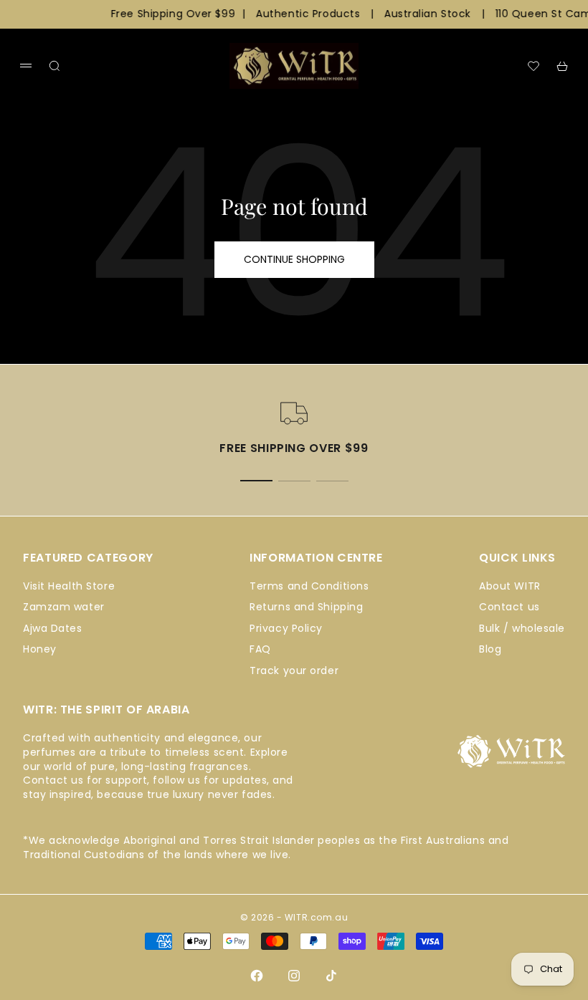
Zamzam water (64, 607)
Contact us (509, 607)
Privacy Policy (286, 628)
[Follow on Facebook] (257, 975)
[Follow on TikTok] (331, 975)
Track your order (294, 670)
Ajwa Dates (52, 628)
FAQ (260, 649)
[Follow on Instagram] (294, 975)
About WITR (510, 586)
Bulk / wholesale (522, 628)
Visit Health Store (69, 586)
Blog (490, 649)
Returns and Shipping (306, 607)
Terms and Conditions (309, 586)
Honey (40, 649)
